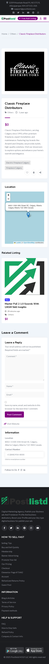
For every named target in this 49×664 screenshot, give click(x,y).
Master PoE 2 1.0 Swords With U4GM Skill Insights (22, 305)
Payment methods (9, 610)
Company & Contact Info (12, 636)
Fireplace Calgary (14, 168)
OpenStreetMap (29, 242)
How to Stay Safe (9, 628)
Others (13, 34)
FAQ (3, 624)
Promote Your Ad (9, 560)
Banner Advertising (10, 555)
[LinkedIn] (24, 469)
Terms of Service (9, 602)
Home (4, 34)
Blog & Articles (8, 598)
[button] (28, 215)
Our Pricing (7, 564)
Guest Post (6, 585)
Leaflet (18, 242)
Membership (7, 551)
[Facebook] (18, 469)
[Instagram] (21, 469)
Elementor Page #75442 (12, 572)
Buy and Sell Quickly (10, 547)
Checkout (6, 568)
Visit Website (13, 423)
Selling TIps (7, 543)
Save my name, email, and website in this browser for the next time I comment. (22, 407)
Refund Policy (8, 632)
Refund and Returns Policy (13, 581)
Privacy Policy (8, 606)
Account (5, 576)
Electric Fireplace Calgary (17, 162)
